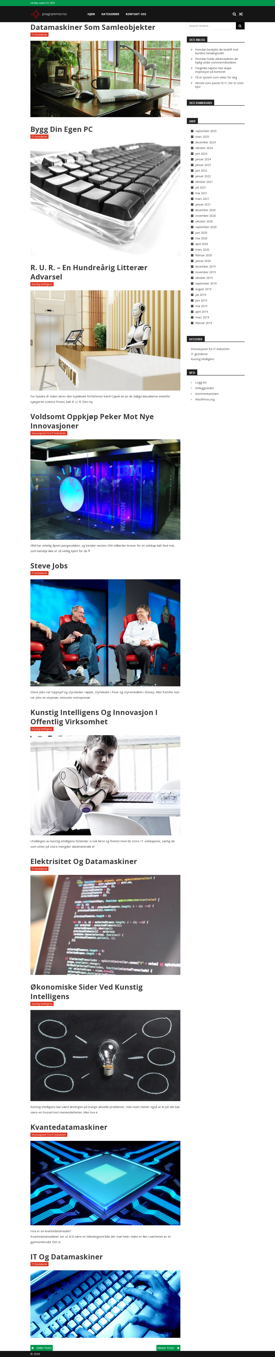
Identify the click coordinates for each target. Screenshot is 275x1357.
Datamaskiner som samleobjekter (92, 27)
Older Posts (44, 1348)
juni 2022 (201, 170)
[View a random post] (241, 14)
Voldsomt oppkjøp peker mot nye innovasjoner (92, 421)
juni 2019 (201, 300)
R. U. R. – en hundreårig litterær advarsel (89, 272)
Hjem (91, 14)
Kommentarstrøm (207, 394)
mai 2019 (201, 306)
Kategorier (110, 14)
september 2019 (206, 283)
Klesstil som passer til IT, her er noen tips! (219, 85)
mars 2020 (202, 249)
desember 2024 (205, 142)
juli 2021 (200, 187)
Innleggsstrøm (204, 388)
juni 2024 (201, 153)
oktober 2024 (204, 148)
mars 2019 (202, 317)
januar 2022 (203, 176)
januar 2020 (203, 261)
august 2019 (203, 289)
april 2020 (201, 244)
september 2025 (206, 131)
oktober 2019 (204, 278)
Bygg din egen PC (61, 129)
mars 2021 (202, 199)
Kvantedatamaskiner (69, 1127)
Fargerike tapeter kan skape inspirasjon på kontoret (213, 70)
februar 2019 (203, 323)
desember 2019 (205, 266)
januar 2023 (203, 165)
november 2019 (205, 272)
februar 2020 (203, 255)
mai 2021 (201, 193)
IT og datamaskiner (66, 1257)
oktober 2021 (204, 182)
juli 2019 (200, 295)
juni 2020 (201, 233)
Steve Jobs (49, 566)
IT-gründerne (39, 34)
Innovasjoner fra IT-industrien (49, 433)
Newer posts (165, 1348)
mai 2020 (201, 238)
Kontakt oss (136, 14)
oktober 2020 (204, 221)
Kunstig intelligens (42, 284)
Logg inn (201, 382)
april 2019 (201, 312)
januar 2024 (203, 159)
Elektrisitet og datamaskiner (83, 861)
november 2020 (205, 216)
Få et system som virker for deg (216, 77)
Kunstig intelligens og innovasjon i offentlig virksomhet (94, 716)
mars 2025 (202, 137)
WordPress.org (205, 399)
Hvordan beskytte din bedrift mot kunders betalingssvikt (216, 51)
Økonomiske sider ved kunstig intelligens (86, 991)
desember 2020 (205, 210)
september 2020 (206, 227)
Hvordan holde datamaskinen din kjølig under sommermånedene (216, 60)
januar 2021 (203, 204)
